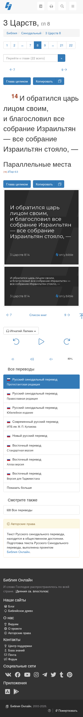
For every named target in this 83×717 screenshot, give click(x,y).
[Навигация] (72, 6)
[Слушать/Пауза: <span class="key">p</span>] (41, 341)
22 (71, 45)
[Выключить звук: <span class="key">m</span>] (51, 359)
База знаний (16, 650)
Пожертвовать (67, 711)
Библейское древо (20, 611)
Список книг (38, 314)
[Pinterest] (69, 674)
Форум (12, 659)
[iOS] (7, 691)
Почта (12, 655)
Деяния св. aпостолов (32, 591)
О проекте (15, 629)
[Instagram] (36, 674)
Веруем (13, 624)
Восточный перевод (24, 447)
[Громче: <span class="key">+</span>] (31, 359)
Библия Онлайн (18, 551)
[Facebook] (17, 674)
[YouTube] (27, 674)
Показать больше (19, 487)
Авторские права (19, 633)
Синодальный (31, 33)
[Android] (16, 691)
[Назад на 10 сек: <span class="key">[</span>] (16, 341)
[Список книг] (40, 6)
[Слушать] (51, 6)
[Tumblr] (61, 674)
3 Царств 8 (53, 33)
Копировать (44, 81)
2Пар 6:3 (13, 171)
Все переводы (21, 510)
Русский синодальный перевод (32, 395)
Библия (12, 33)
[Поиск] (62, 6)
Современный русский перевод (32, 423)
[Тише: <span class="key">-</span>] (12, 359)
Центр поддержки (20, 646)
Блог (11, 606)
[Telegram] (44, 674)
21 (62, 45)
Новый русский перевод (29, 435)
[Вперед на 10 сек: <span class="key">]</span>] (67, 341)
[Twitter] (53, 674)
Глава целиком (17, 81)
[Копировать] (59, 81)
